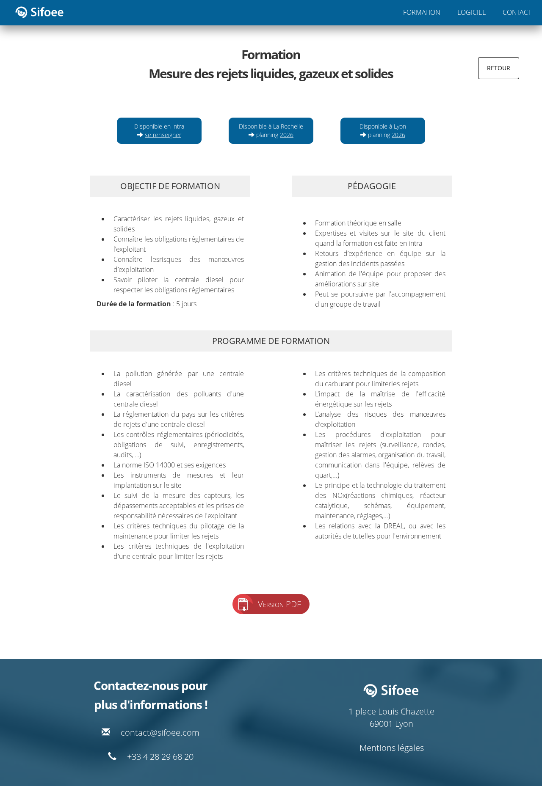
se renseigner (163, 135)
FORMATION (421, 12)
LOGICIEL (471, 12)
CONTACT (517, 12)
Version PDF (279, 604)
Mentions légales (391, 747)
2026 (286, 135)
